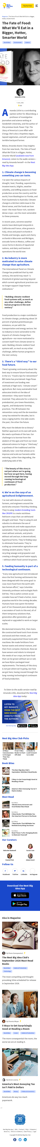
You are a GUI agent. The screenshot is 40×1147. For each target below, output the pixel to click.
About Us (6, 1131)
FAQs (26, 1129)
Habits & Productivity (20, 968)
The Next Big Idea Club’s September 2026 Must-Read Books (17, 960)
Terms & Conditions (16, 1131)
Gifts (16, 1129)
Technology (7, 971)
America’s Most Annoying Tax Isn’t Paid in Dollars (18, 1085)
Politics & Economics (28, 1091)
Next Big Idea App (8, 1129)
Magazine (5, 16)
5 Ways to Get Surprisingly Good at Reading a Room (17, 1027)
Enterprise (33, 1129)
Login (34, 1131)
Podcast (21, 1129)
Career (16, 1033)
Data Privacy (27, 1131)
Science (27, 42)
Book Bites (7, 42)
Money (16, 1091)
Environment (17, 42)
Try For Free (27, 6)
